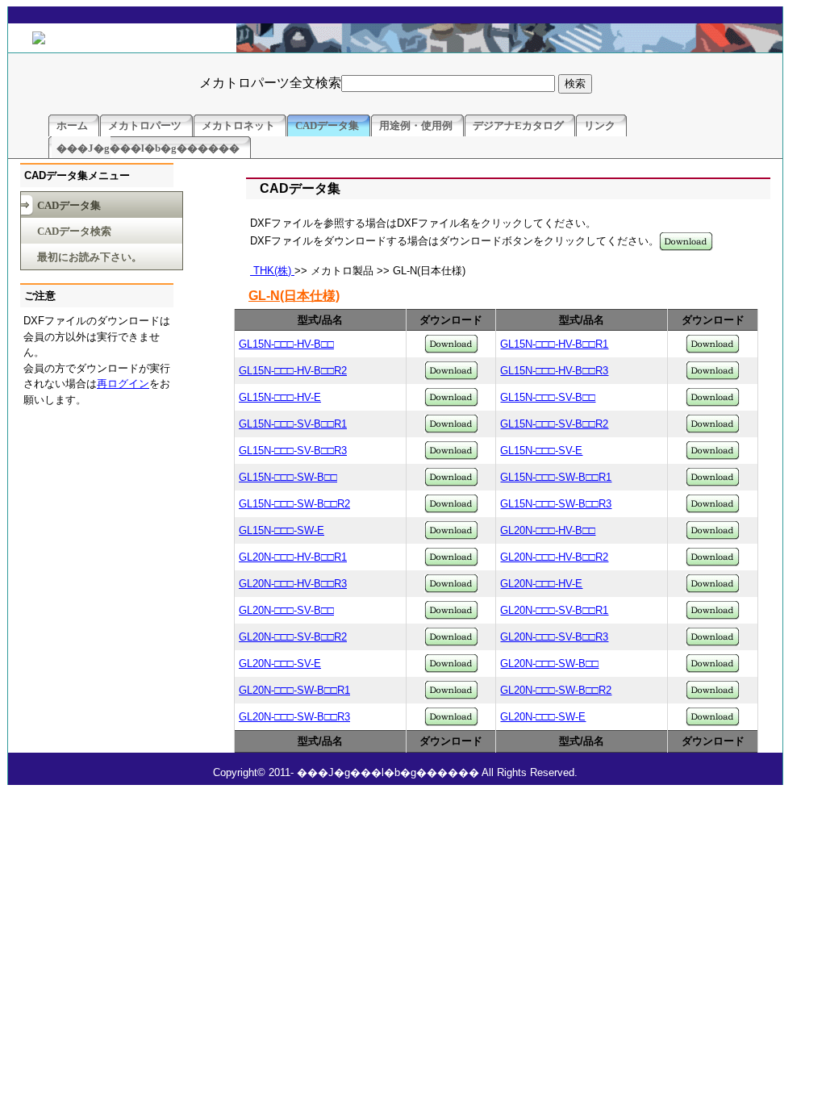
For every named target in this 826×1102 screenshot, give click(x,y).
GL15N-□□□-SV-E (541, 451)
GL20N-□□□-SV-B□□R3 (554, 637)
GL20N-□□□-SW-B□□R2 (555, 690)
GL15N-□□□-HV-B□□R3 (554, 371)
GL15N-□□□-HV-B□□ (286, 344)
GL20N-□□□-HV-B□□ (547, 530)
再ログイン (123, 384)
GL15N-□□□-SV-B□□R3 (293, 451)
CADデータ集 (69, 205)
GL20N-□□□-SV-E (280, 663)
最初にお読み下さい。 (89, 257)
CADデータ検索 (74, 231)
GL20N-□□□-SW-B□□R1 (294, 690)
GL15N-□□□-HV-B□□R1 (554, 344)
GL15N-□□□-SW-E (281, 530)
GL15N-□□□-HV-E (280, 397)
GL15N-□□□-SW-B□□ (288, 477)
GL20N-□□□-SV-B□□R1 (554, 610)
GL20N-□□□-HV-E (541, 584)
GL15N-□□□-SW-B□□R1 (555, 477)
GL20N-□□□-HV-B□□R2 (554, 557)
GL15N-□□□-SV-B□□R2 (554, 424)
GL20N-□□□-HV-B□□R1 (293, 557)
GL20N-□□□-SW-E (543, 717)
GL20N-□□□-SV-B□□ (286, 610)
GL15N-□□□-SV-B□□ (547, 397)
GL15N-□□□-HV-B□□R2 (293, 371)
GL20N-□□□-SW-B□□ (549, 663)
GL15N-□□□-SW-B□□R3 (555, 504)
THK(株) (272, 271)
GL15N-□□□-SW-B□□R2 (294, 504)
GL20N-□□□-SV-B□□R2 (293, 637)
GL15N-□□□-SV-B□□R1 (293, 424)
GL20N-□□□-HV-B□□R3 (293, 584)
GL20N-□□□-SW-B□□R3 (294, 717)
